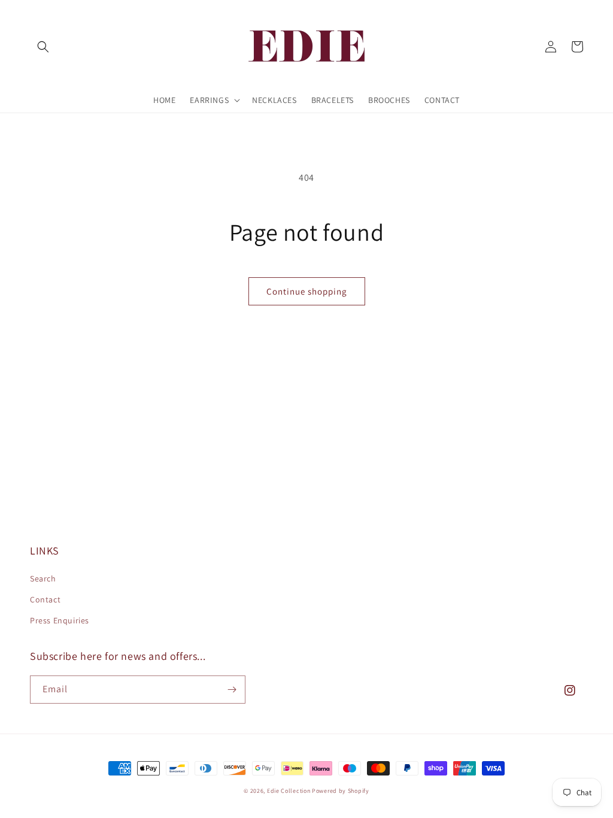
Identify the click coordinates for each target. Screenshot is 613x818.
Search (43, 578)
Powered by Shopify (340, 791)
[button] (43, 47)
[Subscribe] (232, 689)
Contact (45, 599)
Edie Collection (289, 791)
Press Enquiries (59, 620)
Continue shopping (306, 291)
